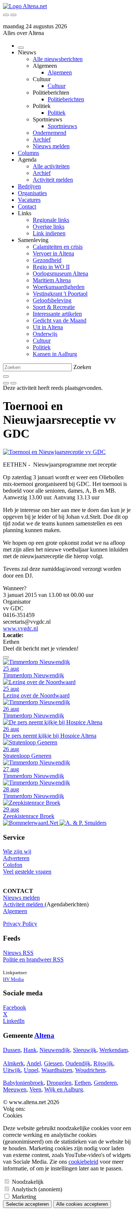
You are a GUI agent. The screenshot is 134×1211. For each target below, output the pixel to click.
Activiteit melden (53, 180)
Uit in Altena (48, 327)
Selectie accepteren (27, 1204)
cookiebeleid (83, 1161)
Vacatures (29, 200)
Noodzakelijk (28, 1182)
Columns (28, 153)
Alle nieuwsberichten (58, 59)
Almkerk (13, 1063)
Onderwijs (45, 334)
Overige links (48, 226)
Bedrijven (29, 186)
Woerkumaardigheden (58, 287)
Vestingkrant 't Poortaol (60, 293)
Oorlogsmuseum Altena (60, 273)
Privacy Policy (20, 924)
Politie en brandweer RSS (33, 959)
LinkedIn (14, 1021)
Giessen (53, 1063)
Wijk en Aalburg (63, 1089)
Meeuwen (14, 1089)
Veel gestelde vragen (27, 871)
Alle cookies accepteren (82, 1204)
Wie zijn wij (17, 851)
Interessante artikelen (57, 314)
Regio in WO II (51, 267)
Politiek (57, 112)
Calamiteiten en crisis (58, 247)
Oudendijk (78, 1063)
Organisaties (32, 193)
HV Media (13, 979)
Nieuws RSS (18, 953)
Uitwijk (12, 1070)
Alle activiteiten (51, 166)
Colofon (12, 865)
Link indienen (49, 233)
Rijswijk (103, 1063)
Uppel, (32, 1070)
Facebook (14, 1007)
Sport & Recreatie (54, 307)
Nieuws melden (51, 146)
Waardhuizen (56, 1070)
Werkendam (113, 1050)
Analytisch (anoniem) (37, 1189)
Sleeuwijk (84, 1050)
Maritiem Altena (52, 280)
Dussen (11, 1050)
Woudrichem (90, 1070)
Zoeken (82, 367)
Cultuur (57, 86)
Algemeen (60, 72)
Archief (42, 139)
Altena (44, 1035)
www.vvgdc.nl (20, 628)
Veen (35, 1089)
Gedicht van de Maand (59, 320)
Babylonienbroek (23, 1083)
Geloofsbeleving (52, 300)
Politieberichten (66, 99)
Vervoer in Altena (53, 253)
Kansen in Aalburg (55, 354)
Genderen (105, 1083)
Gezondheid (47, 260)
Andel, (34, 1063)
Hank (29, 1050)
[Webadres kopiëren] (6, 657)
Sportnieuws (62, 126)
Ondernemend (49, 133)
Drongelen (59, 1083)
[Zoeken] (6, 376)
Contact (27, 206)
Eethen (82, 1083)
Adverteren (16, 858)
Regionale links (51, 220)
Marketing (24, 1196)
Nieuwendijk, (55, 1050)
